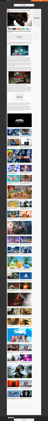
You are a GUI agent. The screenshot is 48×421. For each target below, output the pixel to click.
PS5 (32, 0)
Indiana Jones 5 (22, 108)
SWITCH (35, 0)
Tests (25, 0)
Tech (16, 0)
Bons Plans (29, 0)
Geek (19, 0)
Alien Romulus (9, 57)
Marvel (13, 59)
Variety (25, 70)
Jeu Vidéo (14, 0)
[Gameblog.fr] (9, 0)
